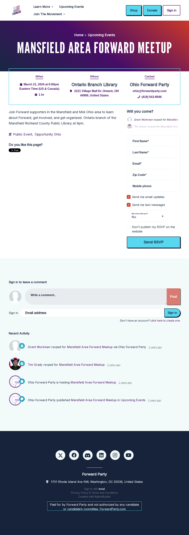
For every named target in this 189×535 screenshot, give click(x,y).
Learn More (42, 6)
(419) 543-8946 (152, 96)
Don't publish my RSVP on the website (153, 229)
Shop (134, 10)
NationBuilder (102, 496)
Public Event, (23, 134)
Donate (152, 10)
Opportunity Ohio (48, 134)
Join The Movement (48, 14)
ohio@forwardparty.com (149, 91)
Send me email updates (148, 197)
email (102, 488)
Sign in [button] (171, 10)
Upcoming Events (71, 6)
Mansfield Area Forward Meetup (90, 347)
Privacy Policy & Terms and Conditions (94, 492)
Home (78, 35)
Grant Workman (143, 119)
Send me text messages (148, 205)
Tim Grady (35, 364)
